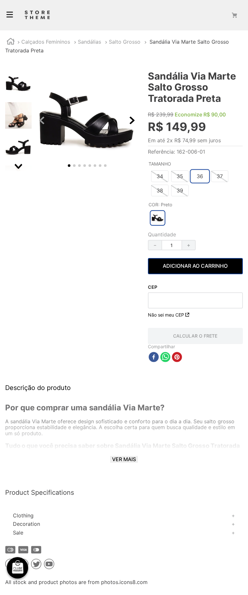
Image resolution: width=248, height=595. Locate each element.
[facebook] (154, 357)
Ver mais (124, 459)
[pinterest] (177, 357)
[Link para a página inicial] (10, 42)
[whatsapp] (165, 357)
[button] (160, 176)
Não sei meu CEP (166, 315)
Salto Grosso (124, 41)
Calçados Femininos (45, 41)
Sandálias (89, 41)
